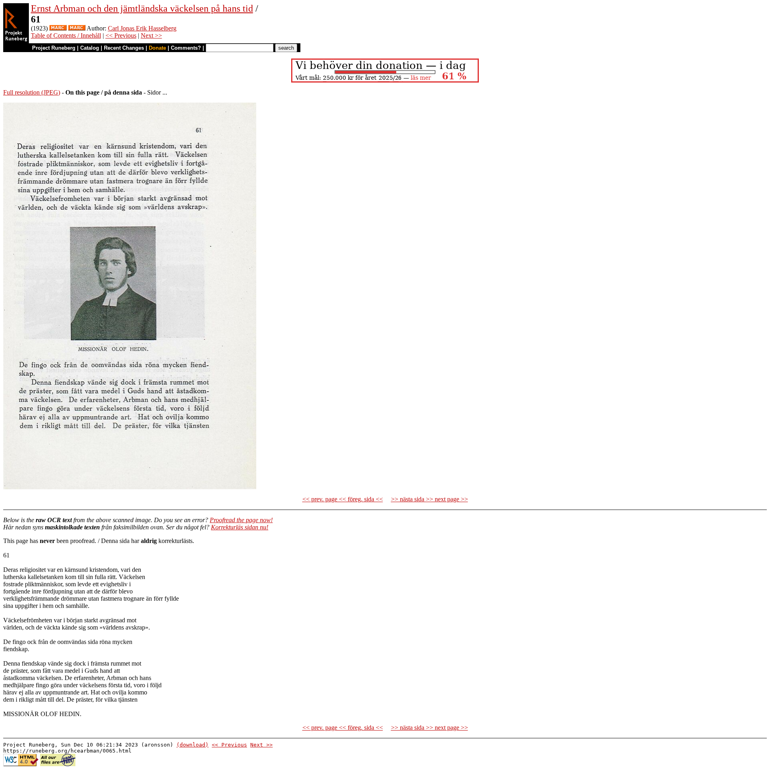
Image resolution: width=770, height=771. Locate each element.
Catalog (89, 48)
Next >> (151, 35)
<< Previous (120, 35)
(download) (192, 745)
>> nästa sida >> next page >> (429, 499)
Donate (157, 48)
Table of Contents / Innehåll (66, 35)
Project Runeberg (53, 48)
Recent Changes (124, 48)
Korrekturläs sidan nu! (239, 527)
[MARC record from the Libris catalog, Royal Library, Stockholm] (58, 28)
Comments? (186, 48)
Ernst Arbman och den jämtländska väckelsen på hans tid (142, 8)
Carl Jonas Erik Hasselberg (142, 28)
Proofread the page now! (241, 520)
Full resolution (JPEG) (31, 92)
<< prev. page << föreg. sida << (342, 499)
